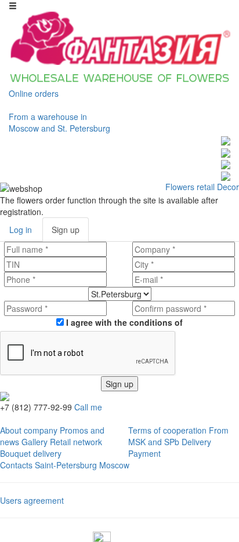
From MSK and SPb (178, 436)
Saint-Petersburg (66, 465)
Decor (228, 186)
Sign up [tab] (65, 229)
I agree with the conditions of (123, 322)
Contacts (16, 465)
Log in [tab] (20, 229)
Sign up (119, 384)
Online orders (34, 93)
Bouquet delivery (30, 453)
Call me (88, 407)
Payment (144, 453)
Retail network (76, 442)
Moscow (114, 465)
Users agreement (32, 500)
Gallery (34, 442)
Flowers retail (190, 186)
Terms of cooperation (167, 430)
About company (28, 430)
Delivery (196, 442)
